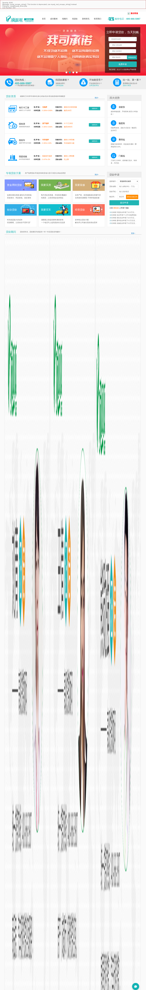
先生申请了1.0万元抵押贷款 (126, 215)
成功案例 (53, 19)
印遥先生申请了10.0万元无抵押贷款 (129, 212)
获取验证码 (132, 57)
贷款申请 (114, 174)
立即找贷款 (60, 85)
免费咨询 (94, 108)
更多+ (97, 98)
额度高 (122, 123)
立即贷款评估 (94, 85)
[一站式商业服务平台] (20, 19)
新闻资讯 (85, 19)
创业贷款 (12, 209)
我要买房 (46, 185)
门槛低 (122, 156)
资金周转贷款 (14, 185)
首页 (44, 19)
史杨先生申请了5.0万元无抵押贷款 (128, 223)
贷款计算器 (127, 85)
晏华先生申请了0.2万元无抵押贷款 (128, 220)
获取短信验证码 (132, 197)
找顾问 (65, 19)
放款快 (122, 107)
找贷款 (75, 19)
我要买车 (46, 209)
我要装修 (80, 185)
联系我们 (97, 19)
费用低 (122, 140)
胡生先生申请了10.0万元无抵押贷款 (129, 218)
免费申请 (123, 64)
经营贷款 (80, 209)
